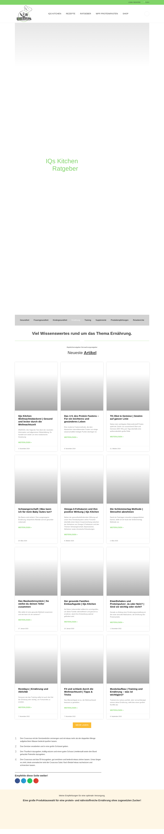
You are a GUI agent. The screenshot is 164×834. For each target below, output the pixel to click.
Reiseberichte (138, 320)
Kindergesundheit (60, 320)
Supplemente (101, 320)
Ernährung (76, 320)
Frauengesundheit (41, 320)
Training (88, 320)
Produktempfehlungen (119, 320)
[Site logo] (24, 14)
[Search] (146, 13)
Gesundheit (24, 320)
